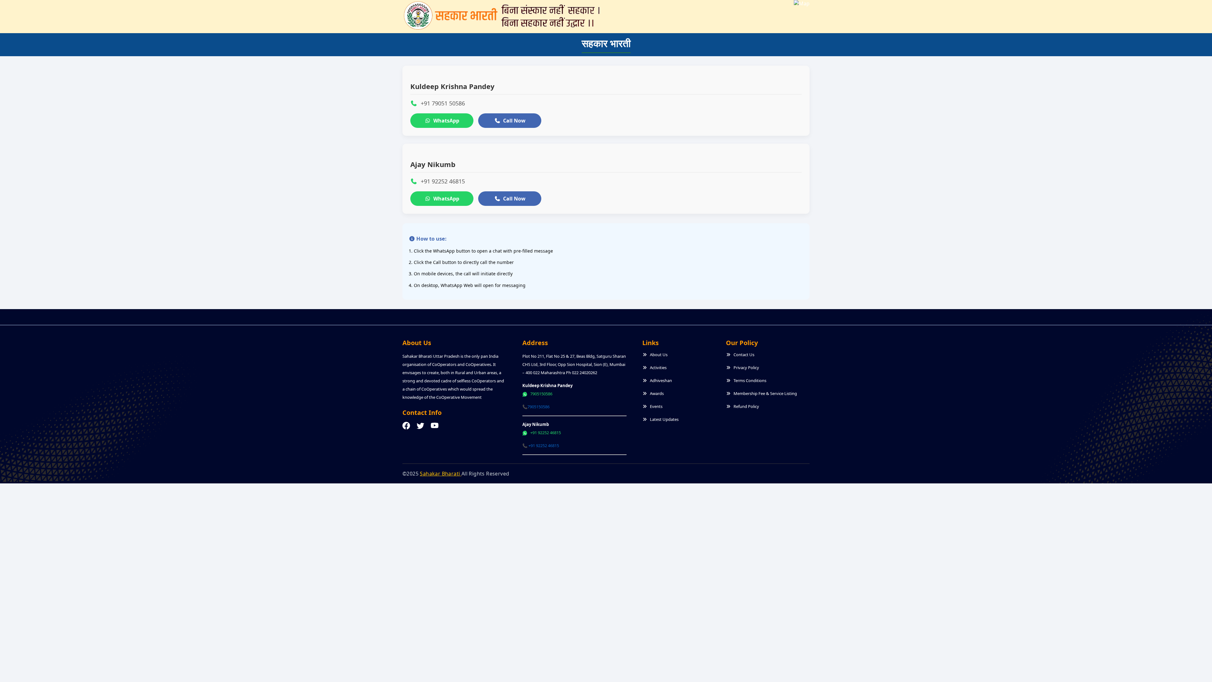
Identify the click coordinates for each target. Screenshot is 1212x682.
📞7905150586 (536, 407)
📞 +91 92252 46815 (540, 445)
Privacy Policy (746, 367)
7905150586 (540, 394)
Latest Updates (664, 419)
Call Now (514, 120)
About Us (659, 354)
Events (656, 406)
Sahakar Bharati (440, 473)
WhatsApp (446, 120)
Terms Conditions (750, 380)
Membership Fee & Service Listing (765, 393)
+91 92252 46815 (545, 432)
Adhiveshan (661, 380)
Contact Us (744, 354)
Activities (658, 367)
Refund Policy (746, 406)
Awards (657, 393)
